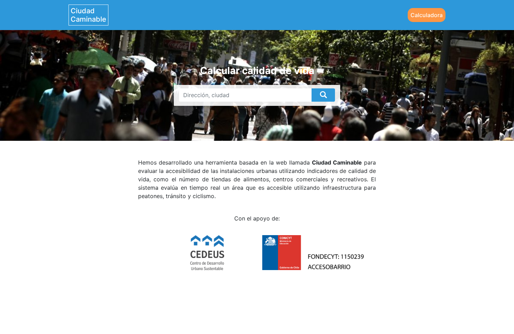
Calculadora (427, 15)
